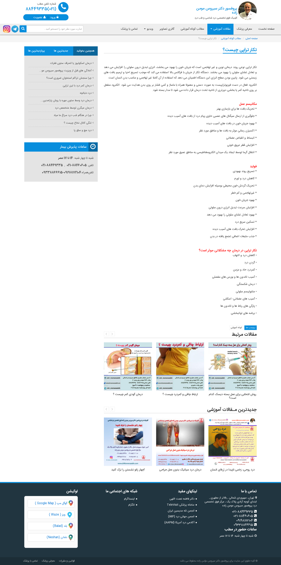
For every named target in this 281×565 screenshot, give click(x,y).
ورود (53, 17)
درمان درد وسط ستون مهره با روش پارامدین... (66, 100)
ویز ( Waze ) (57, 514)
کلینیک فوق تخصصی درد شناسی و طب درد (216, 13)
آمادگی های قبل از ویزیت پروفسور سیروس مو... (65, 70)
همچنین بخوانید (85, 51)
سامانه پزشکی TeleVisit (180, 505)
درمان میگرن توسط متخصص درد (73, 108)
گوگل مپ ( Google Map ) (51, 503)
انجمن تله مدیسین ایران (181, 511)
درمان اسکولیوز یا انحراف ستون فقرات (71, 63)
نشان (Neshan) (60, 537)
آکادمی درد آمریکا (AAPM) (179, 522)
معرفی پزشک (244, 29)
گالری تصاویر (167, 29)
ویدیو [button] (149, 29)
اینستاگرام (129, 499)
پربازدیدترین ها (36, 51)
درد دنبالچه (86, 93)
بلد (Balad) (60, 526)
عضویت (37, 17)
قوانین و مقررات (67, 561)
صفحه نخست (266, 29)
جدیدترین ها (61, 51)
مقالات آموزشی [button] (221, 29)
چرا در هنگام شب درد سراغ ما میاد (73, 115)
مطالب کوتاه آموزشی (192, 29)
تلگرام (131, 505)
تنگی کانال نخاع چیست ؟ (78, 123)
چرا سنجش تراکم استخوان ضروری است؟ (69, 78)
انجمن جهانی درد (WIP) (181, 516)
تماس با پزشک (129, 29)
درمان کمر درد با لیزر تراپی (77, 85)
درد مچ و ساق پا (83, 130)
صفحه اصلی (251, 38)
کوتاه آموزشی (236, 327)
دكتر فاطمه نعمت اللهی (182, 499)
